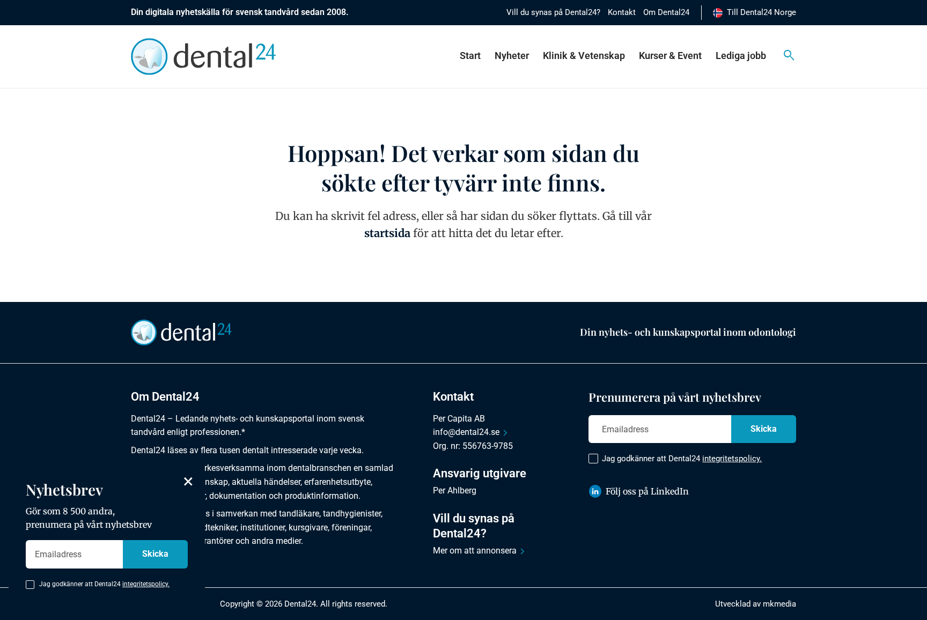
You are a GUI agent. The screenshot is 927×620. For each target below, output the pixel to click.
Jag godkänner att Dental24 (682, 458)
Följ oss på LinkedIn (647, 491)
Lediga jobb (741, 55)
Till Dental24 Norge (761, 12)
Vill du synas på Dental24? (553, 12)
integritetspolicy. (732, 458)
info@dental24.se (466, 432)
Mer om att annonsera (475, 550)
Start (470, 55)
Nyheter (512, 55)
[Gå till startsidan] (181, 332)
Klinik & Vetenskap (584, 55)
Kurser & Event (670, 55)
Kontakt (622, 12)
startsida (387, 233)
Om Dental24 (666, 12)
